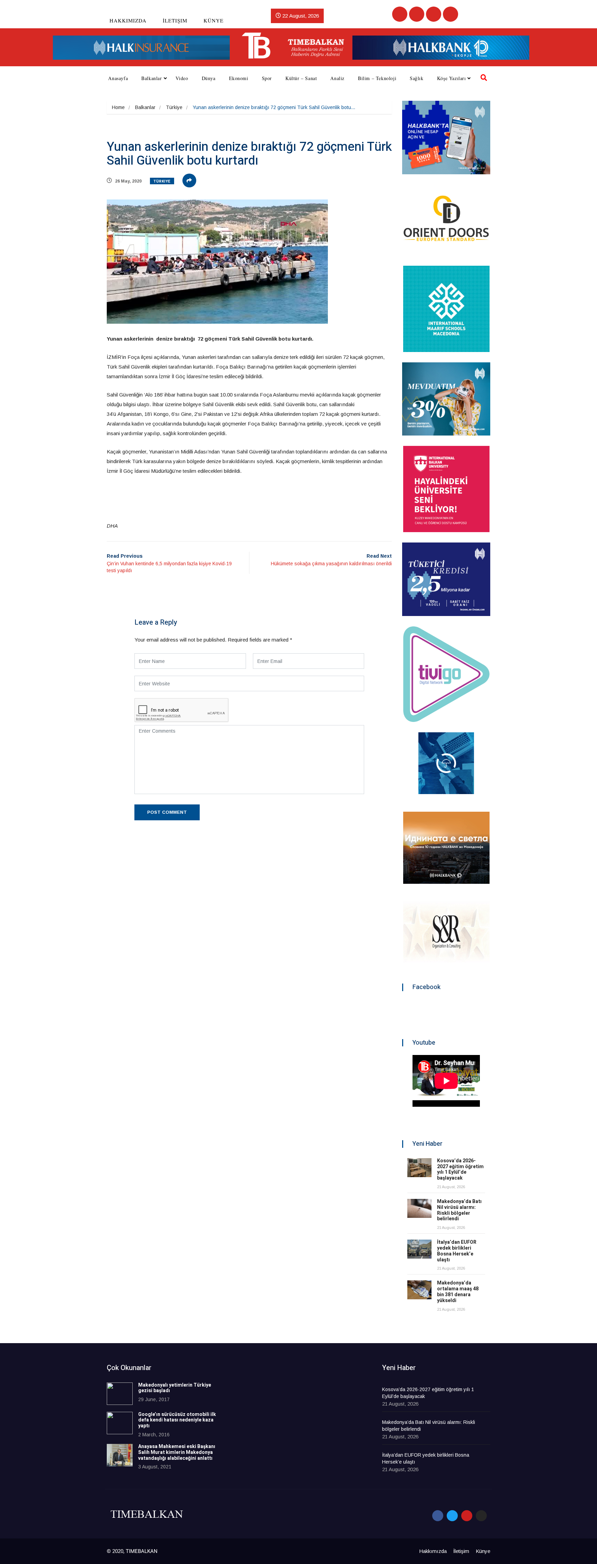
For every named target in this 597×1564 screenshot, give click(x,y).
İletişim (175, 20)
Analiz (337, 78)
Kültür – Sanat (301, 78)
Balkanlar (151, 78)
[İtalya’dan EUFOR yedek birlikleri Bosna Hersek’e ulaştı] (419, 1249)
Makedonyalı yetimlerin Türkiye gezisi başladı (174, 1388)
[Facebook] (399, 14)
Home (118, 107)
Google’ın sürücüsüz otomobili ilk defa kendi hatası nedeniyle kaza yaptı (177, 1420)
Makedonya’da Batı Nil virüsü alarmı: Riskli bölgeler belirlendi (459, 1210)
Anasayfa (118, 78)
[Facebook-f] (437, 1515)
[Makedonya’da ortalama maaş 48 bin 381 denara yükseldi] (419, 1289)
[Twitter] (416, 14)
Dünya (209, 78)
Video (182, 78)
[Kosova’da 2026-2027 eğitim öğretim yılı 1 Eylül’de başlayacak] (419, 1167)
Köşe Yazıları (451, 78)
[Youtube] (433, 14)
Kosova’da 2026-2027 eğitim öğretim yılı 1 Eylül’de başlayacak (460, 1169)
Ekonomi (238, 78)
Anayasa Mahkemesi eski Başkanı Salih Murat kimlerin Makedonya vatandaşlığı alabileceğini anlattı (176, 1452)
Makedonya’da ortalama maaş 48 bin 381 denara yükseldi (457, 1291)
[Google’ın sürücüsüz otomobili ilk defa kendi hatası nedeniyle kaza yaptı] (120, 1423)
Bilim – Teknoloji (377, 78)
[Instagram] (450, 14)
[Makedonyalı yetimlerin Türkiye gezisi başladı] (120, 1393)
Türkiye (174, 107)
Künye (213, 20)
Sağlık (417, 78)
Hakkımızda (128, 20)
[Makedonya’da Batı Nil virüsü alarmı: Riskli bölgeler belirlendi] (419, 1208)
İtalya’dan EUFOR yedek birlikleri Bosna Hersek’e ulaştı (456, 1251)
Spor (267, 78)
